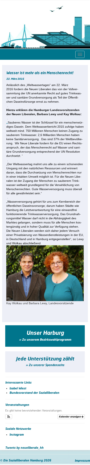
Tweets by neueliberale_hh (24, 447)
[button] (8, 417)
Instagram (16, 434)
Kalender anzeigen (70, 416)
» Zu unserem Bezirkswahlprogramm (45, 339)
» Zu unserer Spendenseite (45, 365)
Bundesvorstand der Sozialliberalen (34, 392)
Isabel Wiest (17, 388)
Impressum (82, 460)
